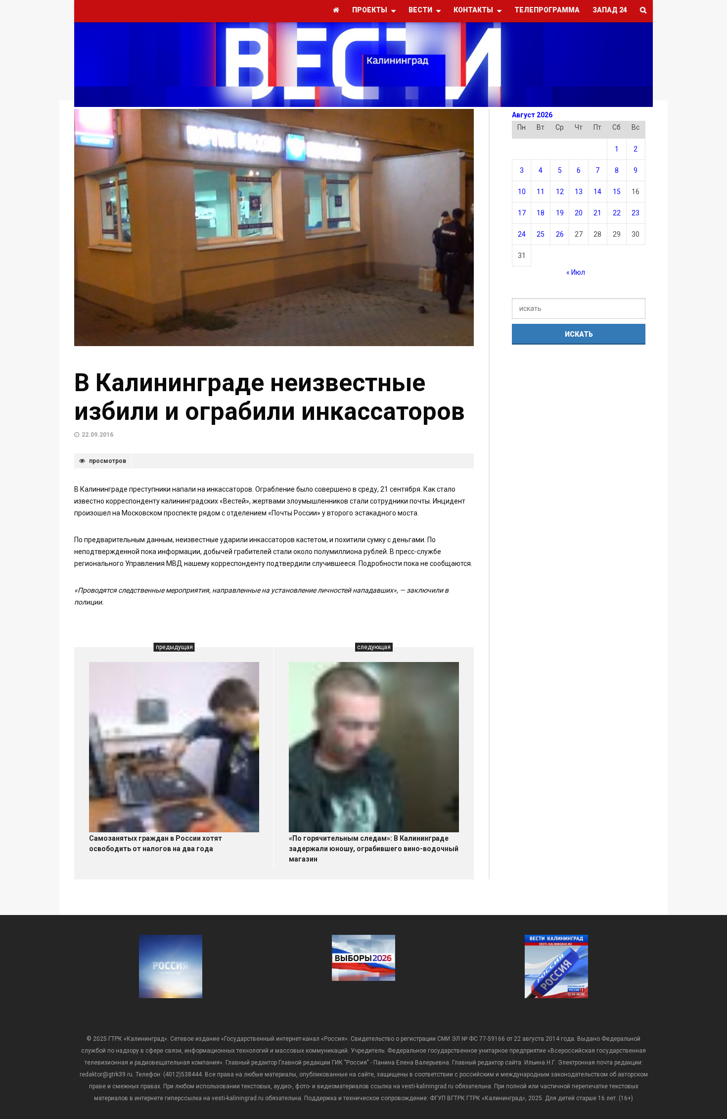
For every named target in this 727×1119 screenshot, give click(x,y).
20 (579, 213)
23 (635, 213)
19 (560, 213)
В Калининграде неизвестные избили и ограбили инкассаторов (269, 397)
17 (522, 213)
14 (597, 192)
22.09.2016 (97, 434)
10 (522, 192)
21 (597, 213)
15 (617, 192)
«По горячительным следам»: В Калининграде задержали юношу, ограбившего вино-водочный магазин (373, 848)
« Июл (575, 272)
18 (541, 213)
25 (541, 234)
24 (522, 234)
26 (560, 234)
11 (541, 192)
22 (617, 213)
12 (560, 192)
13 (579, 192)
